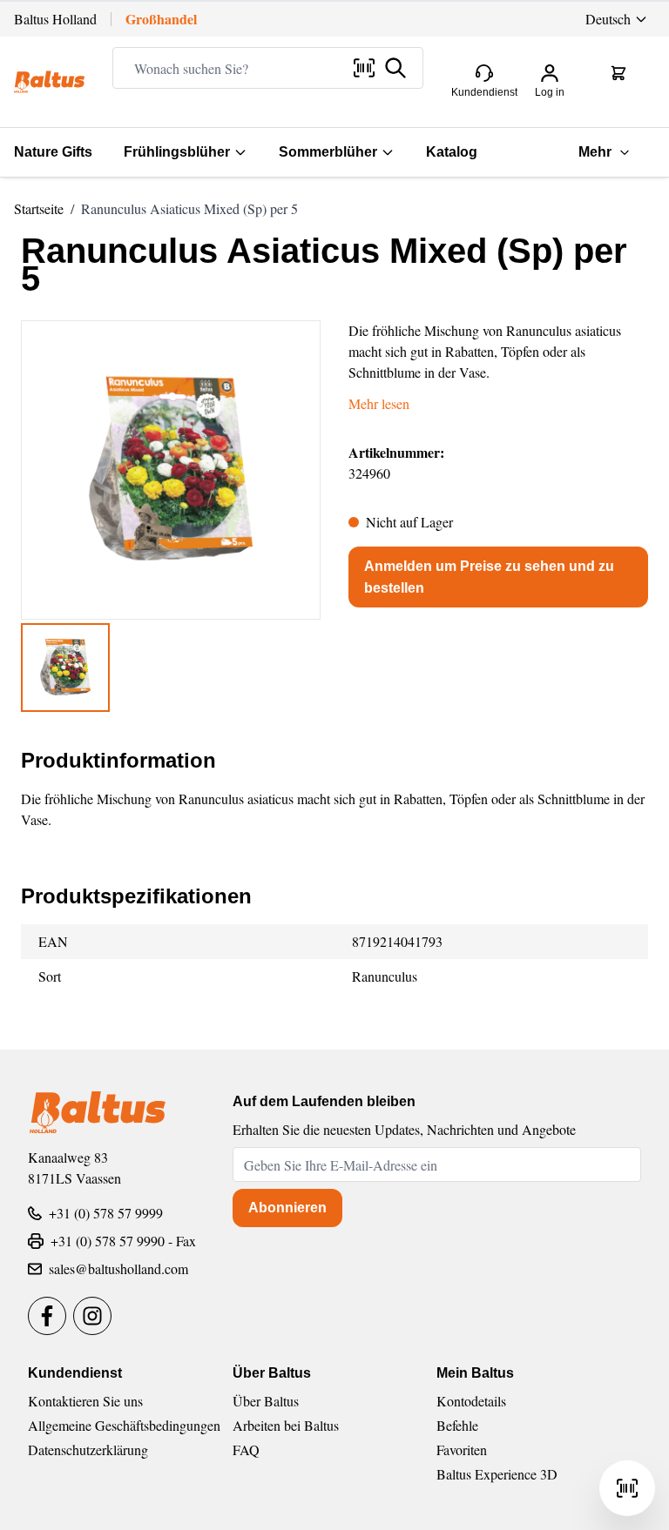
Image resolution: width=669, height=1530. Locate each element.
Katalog (451, 151)
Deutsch (608, 19)
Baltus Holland (55, 19)
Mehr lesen (378, 403)
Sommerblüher (328, 151)
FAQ (246, 1449)
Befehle (457, 1425)
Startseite (39, 208)
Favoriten (461, 1449)
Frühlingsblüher (177, 151)
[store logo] (49, 82)
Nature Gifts (53, 151)
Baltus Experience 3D (497, 1474)
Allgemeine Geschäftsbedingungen (124, 1425)
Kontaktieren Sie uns (85, 1401)
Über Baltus (266, 1401)
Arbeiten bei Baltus (286, 1425)
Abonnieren (287, 1207)
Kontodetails (471, 1401)
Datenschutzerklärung (88, 1449)
